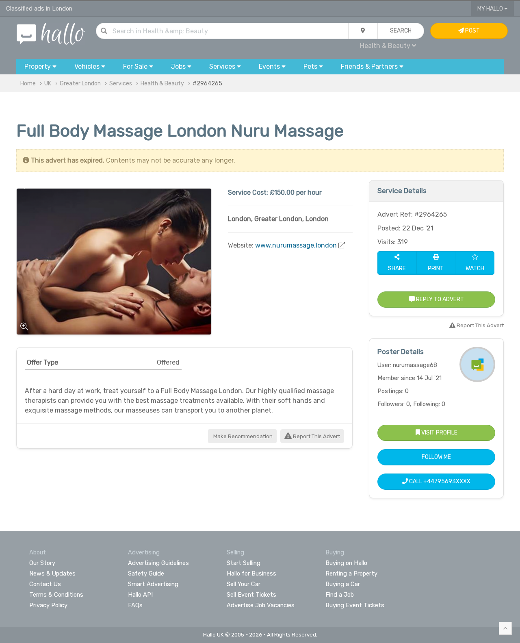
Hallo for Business (251, 573)
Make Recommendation (242, 436)
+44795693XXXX (446, 481)
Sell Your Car (243, 584)
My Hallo (490, 8)
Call (439, 481)
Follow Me (436, 457)
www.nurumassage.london (296, 245)
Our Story (42, 563)
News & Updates (52, 573)
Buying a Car (342, 584)
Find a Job (339, 594)
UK (47, 83)
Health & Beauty (162, 83)
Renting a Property (351, 573)
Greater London (80, 83)
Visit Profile (438, 432)
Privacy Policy (48, 605)
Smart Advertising (153, 584)
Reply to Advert (439, 299)
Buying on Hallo (346, 563)
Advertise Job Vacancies (261, 605)
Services (120, 83)
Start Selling (243, 563)
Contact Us (45, 584)
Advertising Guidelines (158, 563)
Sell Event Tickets (251, 594)
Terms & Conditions (56, 594)
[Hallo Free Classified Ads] (51, 33)
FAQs (135, 605)
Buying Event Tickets (354, 605)
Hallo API (140, 594)
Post (472, 30)
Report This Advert (316, 436)
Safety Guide (146, 573)
